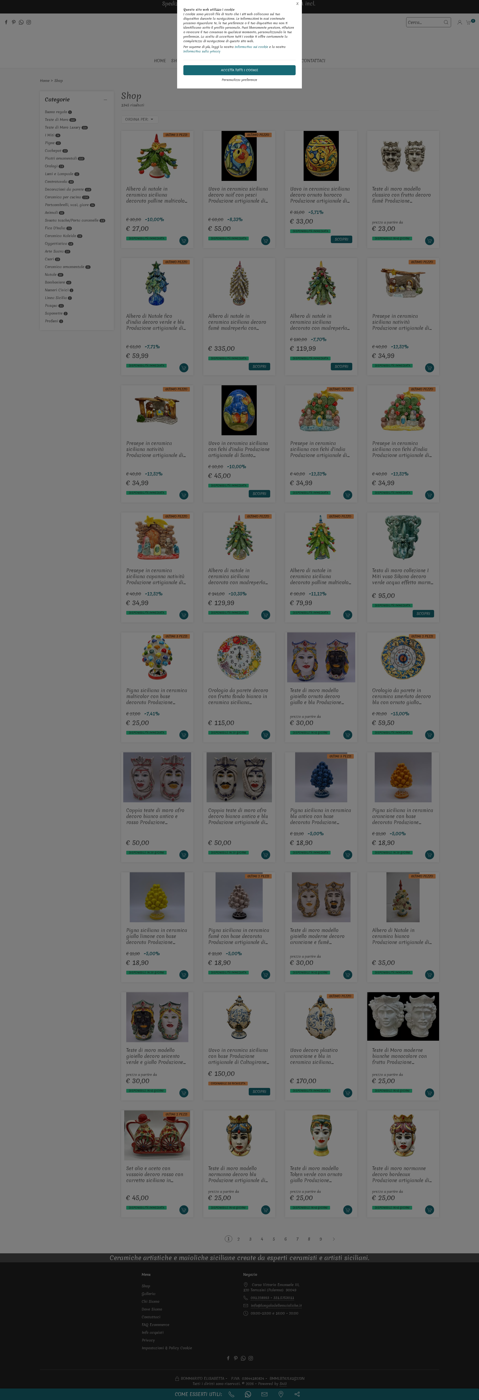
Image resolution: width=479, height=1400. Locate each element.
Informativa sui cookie (251, 47)
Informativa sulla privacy (202, 51)
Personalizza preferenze (239, 80)
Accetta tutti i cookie (239, 70)
